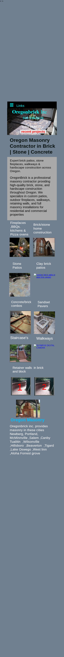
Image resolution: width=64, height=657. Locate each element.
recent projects (33, 131)
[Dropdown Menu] (11, 105)
